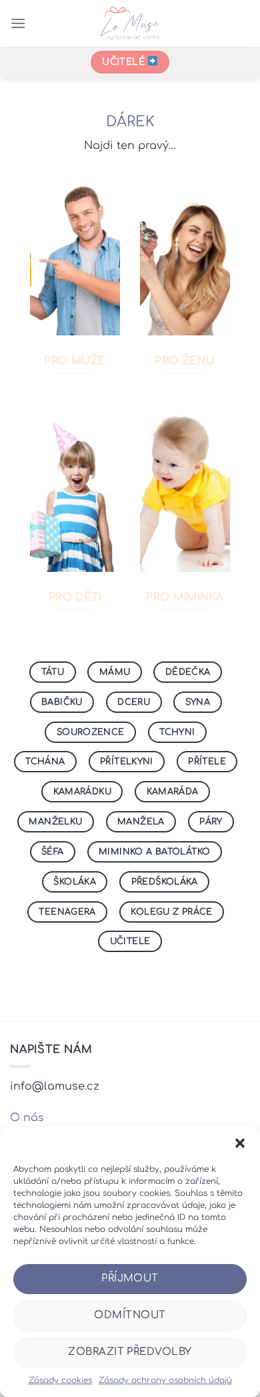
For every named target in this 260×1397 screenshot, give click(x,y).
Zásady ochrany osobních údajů (165, 1380)
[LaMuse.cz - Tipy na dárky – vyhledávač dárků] (130, 23)
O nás (27, 1118)
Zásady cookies (60, 1380)
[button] (240, 1143)
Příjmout (130, 1278)
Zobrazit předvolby (129, 1352)
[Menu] (18, 23)
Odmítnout (129, 1315)
